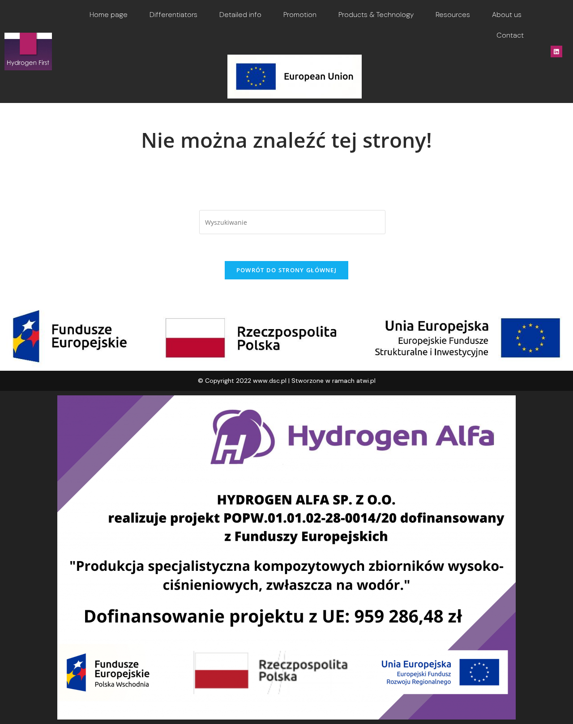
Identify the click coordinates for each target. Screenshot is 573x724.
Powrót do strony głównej (286, 270)
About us (507, 14)
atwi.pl (366, 381)
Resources (453, 14)
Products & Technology (376, 14)
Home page (109, 14)
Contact (510, 35)
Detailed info (240, 14)
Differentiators (173, 14)
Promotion (299, 14)
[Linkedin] (556, 51)
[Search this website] (292, 221)
